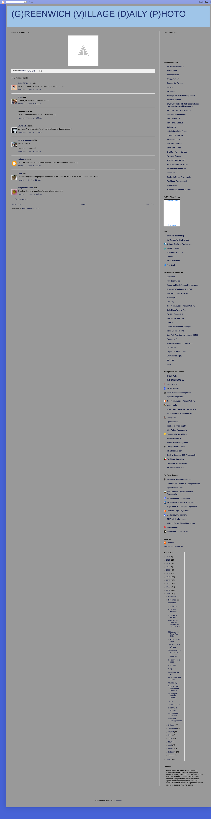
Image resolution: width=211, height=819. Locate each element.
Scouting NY (172, 298)
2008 (168, 760)
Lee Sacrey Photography (177, 515)
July (170, 735)
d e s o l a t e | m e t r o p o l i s (179, 110)
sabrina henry (172, 527)
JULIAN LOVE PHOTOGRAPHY (179, 413)
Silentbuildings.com (175, 451)
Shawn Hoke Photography (177, 443)
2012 (168, 584)
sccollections (172, 173)
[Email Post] (40, 70)
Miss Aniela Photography (177, 430)
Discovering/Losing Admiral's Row (181, 306)
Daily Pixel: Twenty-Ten (176, 310)
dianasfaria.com (24, 83)
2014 (168, 577)
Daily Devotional (173, 248)
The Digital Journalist (175, 459)
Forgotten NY (172, 339)
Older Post (150, 204)
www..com (172, 200)
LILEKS (170, 323)
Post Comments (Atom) (31, 208)
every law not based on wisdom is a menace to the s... (174, 624)
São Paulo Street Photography (179, 177)
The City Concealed (175, 314)
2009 (168, 594)
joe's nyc (170, 360)
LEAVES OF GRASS (175, 135)
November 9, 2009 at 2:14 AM (29, 180)
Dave (20, 173)
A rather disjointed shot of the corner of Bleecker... (175, 653)
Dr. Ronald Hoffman (175, 253)
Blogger (119, 800)
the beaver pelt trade (174, 661)
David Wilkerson (173, 261)
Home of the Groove (175, 123)
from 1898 (172, 665)
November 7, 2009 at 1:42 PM (29, 151)
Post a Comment (21, 199)
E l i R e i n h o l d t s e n (176, 519)
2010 (168, 590)
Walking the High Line (175, 318)
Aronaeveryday (173, 79)
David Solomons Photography (179, 393)
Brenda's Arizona (174, 100)
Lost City (170, 302)
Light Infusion (172, 422)
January (171, 755)
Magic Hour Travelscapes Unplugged (182, 507)
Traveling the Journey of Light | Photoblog (183, 483)
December (172, 596)
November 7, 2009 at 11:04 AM (30, 132)
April (170, 745)
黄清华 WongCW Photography (179, 189)
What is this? (172, 225)
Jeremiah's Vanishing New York (179, 289)
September (172, 728)
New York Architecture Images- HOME (182, 335)
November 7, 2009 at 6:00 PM (29, 166)
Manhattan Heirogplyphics (175, 720)
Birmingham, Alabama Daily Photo (181, 96)
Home (83, 204)
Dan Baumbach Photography (178, 498)
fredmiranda (172, 405)
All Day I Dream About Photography (181, 523)
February (172, 752)
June (170, 738)
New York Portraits (174, 144)
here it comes (173, 606)
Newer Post (16, 204)
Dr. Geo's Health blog (175, 236)
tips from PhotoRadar (175, 468)
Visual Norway (172, 185)
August (171, 732)
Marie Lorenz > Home (175, 331)
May (170, 742)
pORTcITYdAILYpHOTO (176, 160)
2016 (168, 570)
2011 (168, 587)
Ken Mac (170, 543)
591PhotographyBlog (175, 66)
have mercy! (172, 683)
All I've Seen (172, 71)
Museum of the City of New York (180, 343)
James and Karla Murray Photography (182, 285)
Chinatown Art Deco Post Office (173, 634)
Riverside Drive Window (174, 646)
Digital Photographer (175, 397)
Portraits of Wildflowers (176, 169)
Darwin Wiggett (173, 388)
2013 (168, 580)
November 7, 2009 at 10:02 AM (30, 118)
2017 (168, 567)
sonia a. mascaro (25, 140)
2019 (168, 560)
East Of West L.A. (174, 119)
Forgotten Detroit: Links (176, 352)
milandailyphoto (173, 140)
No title (170, 701)
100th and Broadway (173, 611)
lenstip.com (171, 418)
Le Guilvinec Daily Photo (176, 131)
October (171, 725)
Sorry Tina (172, 669)
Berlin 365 (171, 91)
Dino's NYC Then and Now (177, 293)
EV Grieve (171, 277)
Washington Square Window (172, 696)
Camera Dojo (172, 384)
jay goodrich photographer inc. (179, 479)
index (169, 364)
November (172, 600)
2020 (168, 557)
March (171, 749)
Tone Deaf (171, 265)
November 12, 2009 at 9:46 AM (30, 194)
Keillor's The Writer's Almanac (179, 244)
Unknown (22, 159)
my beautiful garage (172, 616)
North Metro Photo (174, 148)
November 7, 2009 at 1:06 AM (29, 90)
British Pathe (172, 376)
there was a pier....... (172, 709)
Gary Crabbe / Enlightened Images (180, 502)
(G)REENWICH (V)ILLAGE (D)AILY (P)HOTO (98, 14)
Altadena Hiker (173, 75)
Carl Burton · (172, 348)
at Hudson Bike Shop (174, 641)
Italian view (171, 127)
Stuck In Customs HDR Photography (181, 455)
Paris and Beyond (174, 156)
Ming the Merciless (25, 188)
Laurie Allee (23, 126)
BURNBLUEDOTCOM (175, 380)
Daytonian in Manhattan (176, 115)
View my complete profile (173, 546)
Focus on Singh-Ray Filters (178, 511)
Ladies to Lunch (174, 705)
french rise (172, 603)
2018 (168, 563)
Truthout (170, 257)
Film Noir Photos (173, 281)
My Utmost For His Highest (178, 240)
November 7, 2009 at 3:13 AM (29, 104)
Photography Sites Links (177, 434)
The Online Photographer (177, 463)
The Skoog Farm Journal (177, 181)
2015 (168, 574)
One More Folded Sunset (177, 152)
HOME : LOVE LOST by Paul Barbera (181, 409)
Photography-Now (174, 438)
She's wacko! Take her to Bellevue (173, 688)
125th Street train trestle (174, 678)
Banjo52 (170, 87)
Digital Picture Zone (175, 488)
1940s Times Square (175, 356)
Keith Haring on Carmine (174, 714)
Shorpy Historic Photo (176, 447)
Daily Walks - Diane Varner (177, 532)
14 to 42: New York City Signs (179, 327)
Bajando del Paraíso (175, 83)
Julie (20, 97)
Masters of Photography (176, 426)
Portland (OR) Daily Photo (177, 165)
